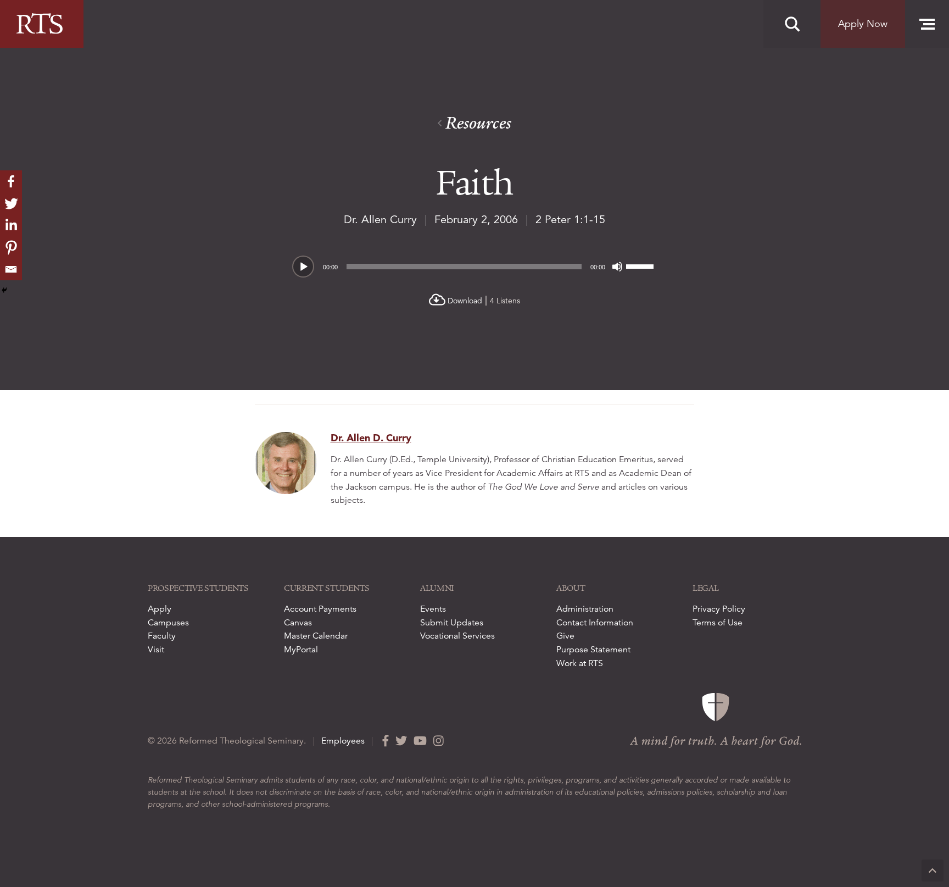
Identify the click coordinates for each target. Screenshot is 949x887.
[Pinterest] (11, 247)
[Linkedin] (11, 225)
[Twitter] (11, 203)
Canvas (298, 622)
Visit (156, 649)
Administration (584, 608)
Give (565, 635)
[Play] (303, 267)
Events (433, 608)
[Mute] (617, 266)
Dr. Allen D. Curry (371, 437)
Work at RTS (579, 663)
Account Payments (320, 608)
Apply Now (862, 24)
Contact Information (594, 622)
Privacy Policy (719, 608)
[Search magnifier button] (792, 24)
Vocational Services (457, 635)
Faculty (162, 635)
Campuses (168, 622)
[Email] (11, 269)
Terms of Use (718, 622)
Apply (159, 608)
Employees (343, 740)
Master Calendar (316, 635)
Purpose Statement (593, 649)
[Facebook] (11, 181)
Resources (476, 123)
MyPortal (301, 649)
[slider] (641, 265)
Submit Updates (451, 622)
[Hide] (4, 290)
